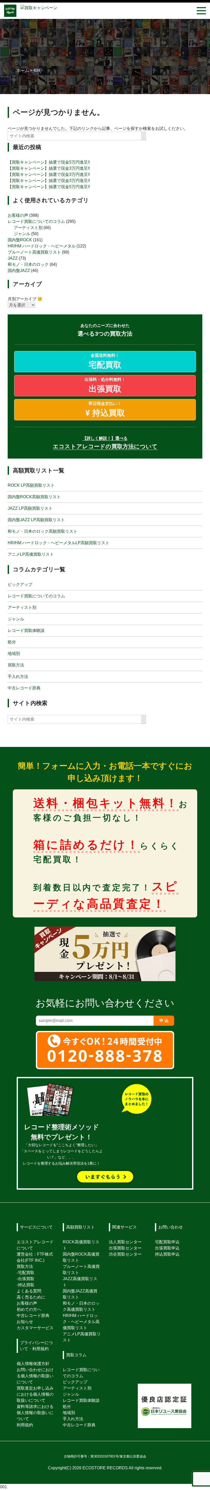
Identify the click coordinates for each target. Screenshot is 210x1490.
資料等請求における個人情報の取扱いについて (35, 1412)
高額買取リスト (80, 1227)
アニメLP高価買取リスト (31, 554)
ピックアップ (20, 584)
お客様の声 (18, 215)
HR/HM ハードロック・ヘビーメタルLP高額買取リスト (58, 543)
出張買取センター (125, 1248)
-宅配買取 (25, 1272)
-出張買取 (25, 1279)
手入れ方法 (18, 676)
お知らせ (25, 1322)
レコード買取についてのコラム (36, 221)
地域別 (14, 653)
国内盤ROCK (20, 240)
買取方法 (16, 665)
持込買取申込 (167, 1254)
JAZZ (13, 258)
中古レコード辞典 (24, 688)
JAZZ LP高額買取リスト (30, 508)
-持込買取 (25, 1285)
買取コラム (76, 1355)
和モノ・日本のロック (28, 264)
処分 (12, 642)
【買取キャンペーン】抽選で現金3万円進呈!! (49, 168)
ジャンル (22, 234)
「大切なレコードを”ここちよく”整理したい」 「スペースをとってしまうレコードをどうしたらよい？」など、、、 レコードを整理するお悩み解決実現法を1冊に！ (61, 1145)
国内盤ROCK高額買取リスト (34, 497)
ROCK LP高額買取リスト (31, 485)
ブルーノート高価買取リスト (34, 252)
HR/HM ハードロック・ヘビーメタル (42, 246)
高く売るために (31, 1297)
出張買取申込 (167, 1248)
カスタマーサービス (35, 1328)
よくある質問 (29, 1291)
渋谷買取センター (125, 1254)
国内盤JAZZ (19, 270)
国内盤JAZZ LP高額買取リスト (36, 520)
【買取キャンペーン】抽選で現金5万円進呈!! (49, 162)
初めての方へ (29, 1309)
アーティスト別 (28, 227)
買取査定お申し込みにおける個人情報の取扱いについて (35, 1394)
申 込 (164, 1020)
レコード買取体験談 (26, 630)
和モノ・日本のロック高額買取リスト (42, 531)
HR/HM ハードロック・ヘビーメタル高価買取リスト (81, 1321)
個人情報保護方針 (33, 1363)
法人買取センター (125, 1242)
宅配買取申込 (167, 1242)
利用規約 (25, 1425)
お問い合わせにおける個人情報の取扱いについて (35, 1376)
